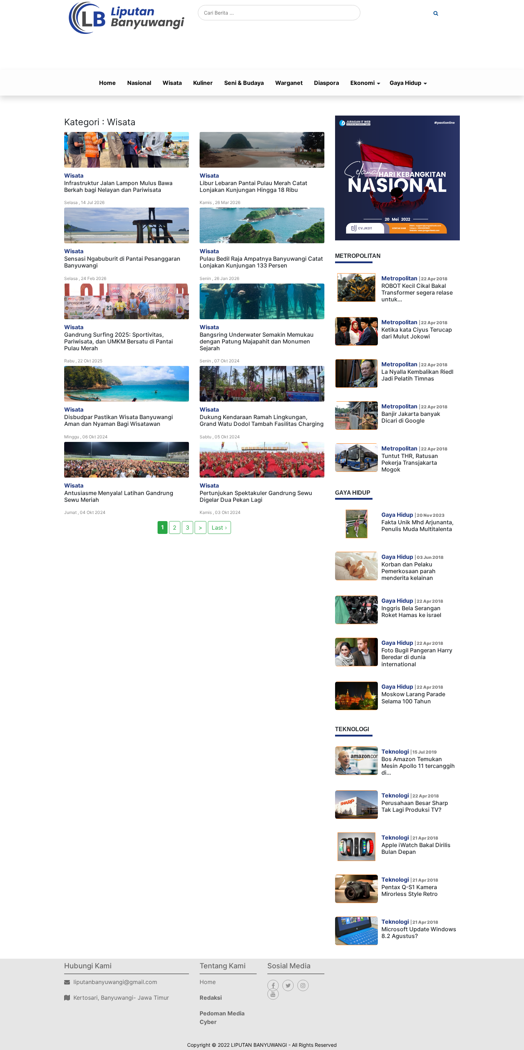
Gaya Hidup (405, 82)
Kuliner (203, 82)
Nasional (139, 82)
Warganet (289, 82)
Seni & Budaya (244, 82)
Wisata (172, 82)
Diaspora (326, 82)
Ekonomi (362, 82)
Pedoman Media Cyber (222, 1017)
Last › (219, 527)
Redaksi (211, 997)
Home (107, 82)
